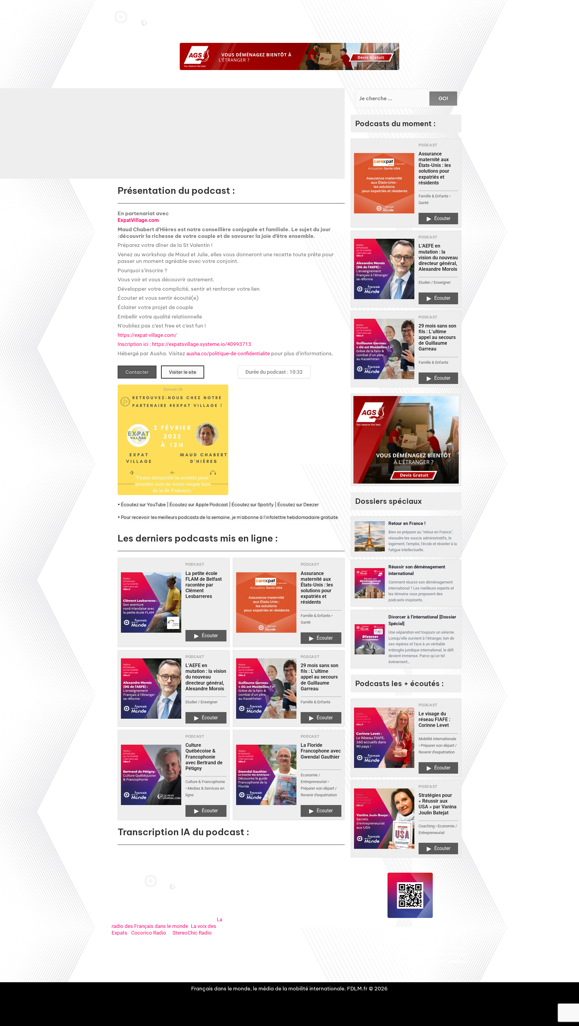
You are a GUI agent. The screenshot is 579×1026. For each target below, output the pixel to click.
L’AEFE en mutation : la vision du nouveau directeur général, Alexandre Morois (205, 677)
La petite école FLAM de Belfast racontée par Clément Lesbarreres (203, 585)
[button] (263, 138)
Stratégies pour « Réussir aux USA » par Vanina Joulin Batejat (438, 804)
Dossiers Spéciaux (322, 14)
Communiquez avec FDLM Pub (413, 28)
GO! (443, 98)
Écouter (206, 635)
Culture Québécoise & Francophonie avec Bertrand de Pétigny (204, 756)
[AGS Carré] (406, 440)
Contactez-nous (425, 14)
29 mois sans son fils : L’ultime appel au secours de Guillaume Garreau (319, 677)
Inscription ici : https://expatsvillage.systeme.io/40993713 (184, 344)
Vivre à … (352, 14)
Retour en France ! (407, 523)
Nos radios (231, 14)
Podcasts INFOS (287, 14)
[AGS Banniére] (289, 56)
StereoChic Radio (192, 933)
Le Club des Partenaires (386, 14)
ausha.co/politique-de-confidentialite (228, 353)
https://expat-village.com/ (147, 335)
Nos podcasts (256, 14)
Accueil (210, 14)
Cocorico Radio (148, 933)
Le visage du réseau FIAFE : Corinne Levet (434, 719)
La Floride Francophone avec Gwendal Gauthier (321, 750)
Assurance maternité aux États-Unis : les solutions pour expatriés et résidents (317, 588)
